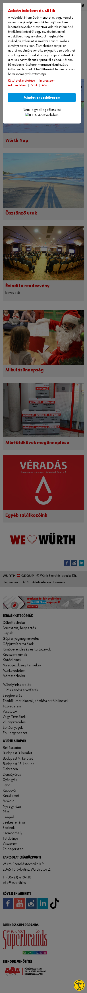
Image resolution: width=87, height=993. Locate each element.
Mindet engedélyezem (42, 97)
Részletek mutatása (21, 80)
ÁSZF (45, 85)
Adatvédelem (17, 85)
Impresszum (47, 80)
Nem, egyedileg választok (42, 110)
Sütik (34, 85)
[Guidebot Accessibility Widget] (79, 985)
